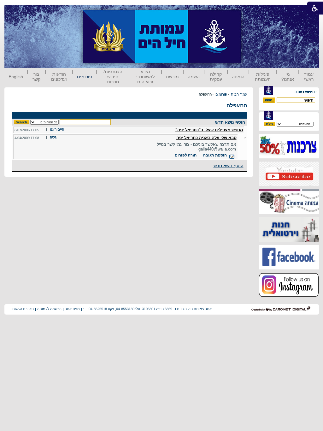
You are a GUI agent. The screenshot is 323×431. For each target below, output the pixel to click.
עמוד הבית (239, 94)
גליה (53, 137)
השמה (194, 76)
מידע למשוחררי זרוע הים (145, 76)
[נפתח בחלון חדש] (289, 157)
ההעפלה (236, 106)
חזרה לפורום (186, 155)
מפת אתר (72, 309)
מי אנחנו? (287, 77)
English (16, 76)
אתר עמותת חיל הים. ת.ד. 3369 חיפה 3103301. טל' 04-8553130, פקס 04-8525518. (150, 309)
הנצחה (238, 76)
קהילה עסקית (216, 77)
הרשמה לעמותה (49, 309)
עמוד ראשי (309, 77)
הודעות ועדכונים (59, 77)
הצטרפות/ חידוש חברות (112, 76)
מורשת (172, 76)
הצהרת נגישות (23, 309)
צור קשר (36, 77)
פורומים (84, 76)
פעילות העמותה (263, 77)
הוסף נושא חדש (230, 122)
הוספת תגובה (215, 155)
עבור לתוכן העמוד (252, 11)
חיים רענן (57, 129)
